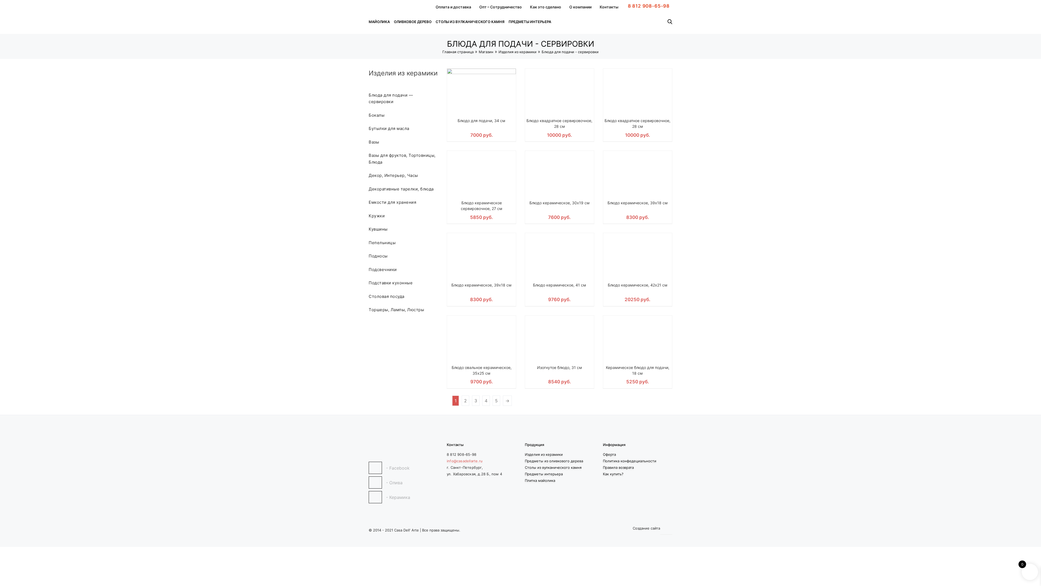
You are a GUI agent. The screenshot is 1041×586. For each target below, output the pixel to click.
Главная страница (458, 52)
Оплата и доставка (453, 7)
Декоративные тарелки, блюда (401, 189)
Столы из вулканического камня (470, 22)
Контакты (609, 7)
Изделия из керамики (517, 52)
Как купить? (613, 474)
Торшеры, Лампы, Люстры (396, 309)
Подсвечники (383, 269)
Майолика (379, 22)
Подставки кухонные (391, 282)
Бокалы (376, 115)
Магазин (486, 52)
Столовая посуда (386, 296)
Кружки (377, 215)
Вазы (374, 142)
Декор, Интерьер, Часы (393, 175)
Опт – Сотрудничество (500, 7)
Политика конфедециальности (629, 461)
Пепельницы (382, 242)
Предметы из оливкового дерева (554, 461)
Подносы (378, 256)
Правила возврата (618, 467)
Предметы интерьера (530, 22)
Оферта (609, 454)
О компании (580, 7)
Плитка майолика (540, 480)
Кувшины (378, 229)
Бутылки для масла (389, 128)
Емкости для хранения (392, 202)
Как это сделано (545, 7)
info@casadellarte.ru (465, 461)
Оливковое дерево (413, 22)
